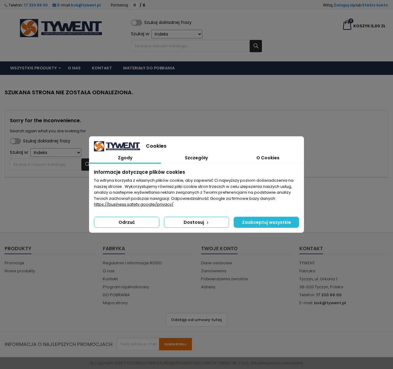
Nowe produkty (20, 271)
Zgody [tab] (125, 158)
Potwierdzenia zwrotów (224, 279)
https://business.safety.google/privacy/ (133, 204)
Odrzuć (127, 222)
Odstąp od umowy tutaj (196, 320)
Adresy (208, 287)
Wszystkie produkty (33, 68)
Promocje (14, 263)
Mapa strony (115, 303)
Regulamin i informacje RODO (132, 263)
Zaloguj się (344, 5)
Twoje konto (219, 248)
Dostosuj (194, 222)
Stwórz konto (375, 5)
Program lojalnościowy (126, 287)
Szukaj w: (140, 34)
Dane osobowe (216, 263)
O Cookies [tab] (267, 158)
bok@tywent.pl (86, 5)
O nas (74, 68)
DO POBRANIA (116, 295)
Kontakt (102, 68)
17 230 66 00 (35, 5)
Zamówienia (213, 271)
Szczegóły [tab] (196, 158)
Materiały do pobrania (149, 68)
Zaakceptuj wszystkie (266, 222)
